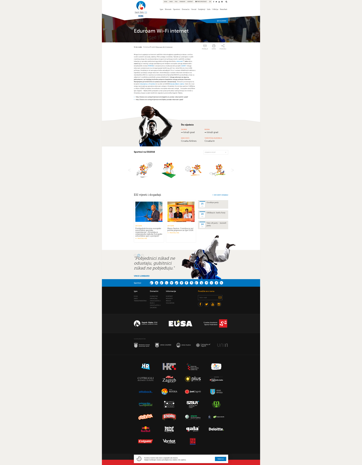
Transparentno (140, 301)
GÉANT (183, 66)
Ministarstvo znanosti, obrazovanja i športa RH (142, 345)
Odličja (215, 9)
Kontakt (190, 1)
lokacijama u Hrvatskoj (147, 84)
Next (232, 170)
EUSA (165, 1)
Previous (129, 170)
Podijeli (223, 49)
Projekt (152, 47)
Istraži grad (189, 132)
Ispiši (214, 49)
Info (208, 9)
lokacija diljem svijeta (176, 84)
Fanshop (182, 1)
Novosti (169, 298)
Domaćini (154, 296)
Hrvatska (153, 298)
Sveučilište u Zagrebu (204, 345)
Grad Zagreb (163, 345)
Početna (146, 47)
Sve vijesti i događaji (221, 195)
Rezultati (223, 9)
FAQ (176, 1)
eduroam (179, 61)
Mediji (168, 301)
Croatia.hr (210, 141)
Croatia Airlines (189, 141)
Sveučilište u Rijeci (222, 345)
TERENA (150, 66)
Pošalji (205, 49)
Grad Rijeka (183, 345)
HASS (171, 1)
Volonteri (170, 303)
